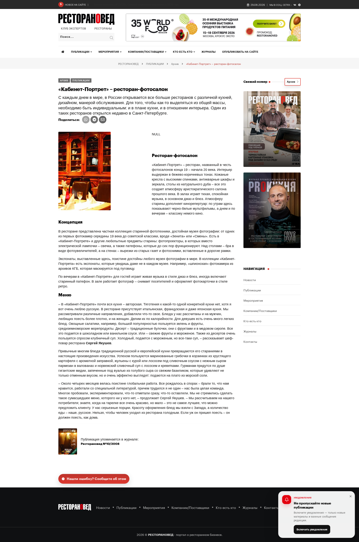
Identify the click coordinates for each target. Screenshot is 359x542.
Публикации (80, 51)
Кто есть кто (182, 51)
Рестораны (103, 28)
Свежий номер (255, 81)
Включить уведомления (312, 529)
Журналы (209, 51)
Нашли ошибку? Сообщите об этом (96, 479)
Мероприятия (109, 51)
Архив (292, 81)
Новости (249, 279)
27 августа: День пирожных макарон (115, 4)
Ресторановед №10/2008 (100, 443)
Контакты (250, 341)
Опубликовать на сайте (240, 51)
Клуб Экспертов (73, 28)
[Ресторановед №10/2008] (67, 441)
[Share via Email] (102, 119)
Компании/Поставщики (146, 51)
